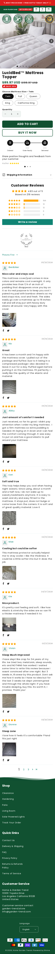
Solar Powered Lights (13, 816)
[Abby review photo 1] (9, 451)
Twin (8, 96)
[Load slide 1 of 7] (34, 66)
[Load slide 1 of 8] (37, 66)
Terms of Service (11, 873)
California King (26, 102)
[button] (15, 201)
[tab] (25, 166)
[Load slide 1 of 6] (32, 66)
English (26, 929)
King (7, 102)
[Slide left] (3, 41)
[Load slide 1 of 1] (17, 66)
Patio (5, 805)
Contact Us (8, 840)
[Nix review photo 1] (9, 387)
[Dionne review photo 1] (9, 749)
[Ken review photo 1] (9, 518)
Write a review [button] (27, 222)
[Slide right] (51, 41)
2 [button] (23, 769)
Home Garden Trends (23, 950)
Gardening (8, 799)
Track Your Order (11, 822)
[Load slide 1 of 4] (26, 66)
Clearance (8, 793)
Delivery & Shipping (12, 846)
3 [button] (28, 769)
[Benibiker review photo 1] (9, 320)
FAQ (4, 852)
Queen (33, 96)
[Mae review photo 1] (9, 573)
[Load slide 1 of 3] (23, 66)
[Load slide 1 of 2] (20, 66)
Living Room (8, 810)
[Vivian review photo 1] (9, 701)
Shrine (47, 950)
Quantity (7, 109)
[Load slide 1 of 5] (29, 66)
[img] (9, 262)
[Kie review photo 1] (9, 624)
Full (20, 96)
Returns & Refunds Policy (12, 865)
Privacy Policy (9, 858)
